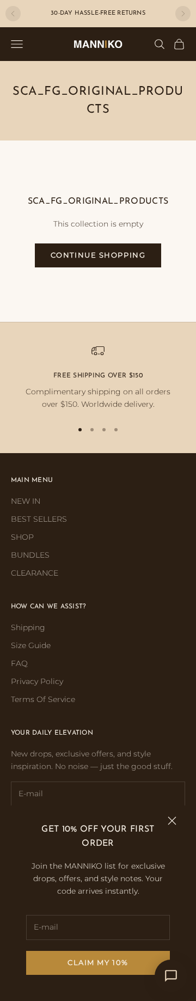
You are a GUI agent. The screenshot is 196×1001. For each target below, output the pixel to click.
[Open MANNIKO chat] (171, 976)
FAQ (19, 663)
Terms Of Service (43, 699)
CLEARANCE (34, 573)
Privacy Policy (37, 681)
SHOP (22, 537)
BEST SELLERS (39, 519)
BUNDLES (30, 555)
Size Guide (31, 645)
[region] (98, 377)
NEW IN (25, 501)
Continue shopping (98, 255)
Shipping (28, 627)
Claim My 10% (98, 962)
